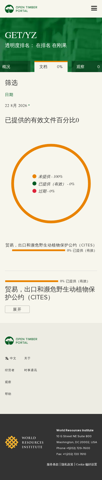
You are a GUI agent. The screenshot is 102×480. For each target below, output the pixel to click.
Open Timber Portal (21, 9)
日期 (9, 95)
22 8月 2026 (16, 105)
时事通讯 (30, 370)
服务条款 (53, 464)
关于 (27, 358)
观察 (8, 382)
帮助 (8, 394)
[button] (10, 358)
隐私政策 (67, 464)
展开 (17, 309)
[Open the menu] (94, 8)
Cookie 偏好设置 (86, 464)
